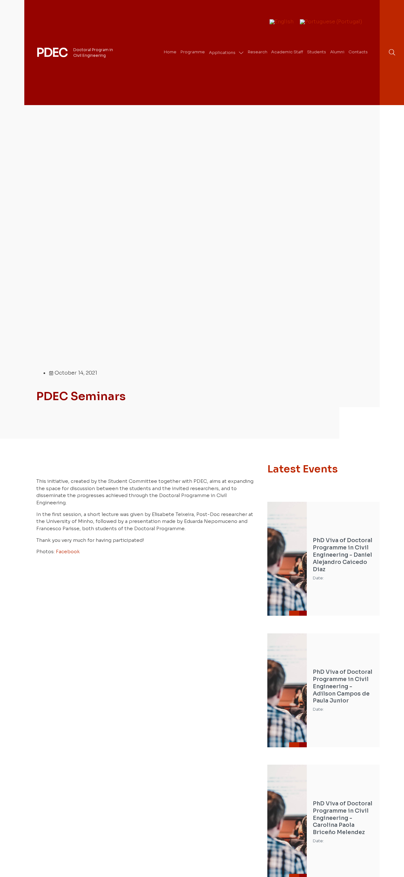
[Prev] (349, 417)
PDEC (52, 52)
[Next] (369, 417)
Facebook (68, 551)
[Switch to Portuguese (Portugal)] (331, 22)
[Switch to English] (281, 22)
